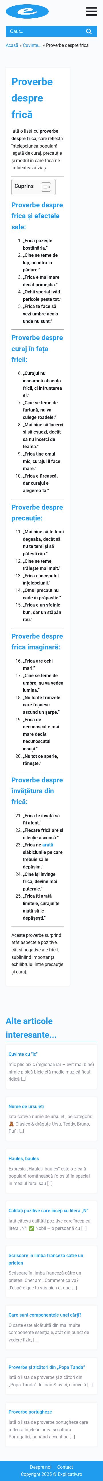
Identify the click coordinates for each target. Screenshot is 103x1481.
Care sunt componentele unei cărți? (45, 1315)
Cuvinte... (32, 45)
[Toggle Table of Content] (43, 187)
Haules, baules (24, 1158)
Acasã (12, 45)
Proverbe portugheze (30, 1412)
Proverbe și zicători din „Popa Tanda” (47, 1367)
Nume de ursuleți (26, 1106)
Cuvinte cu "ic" (23, 1054)
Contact (65, 1467)
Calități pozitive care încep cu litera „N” (48, 1210)
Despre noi (41, 1467)
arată (47, 845)
